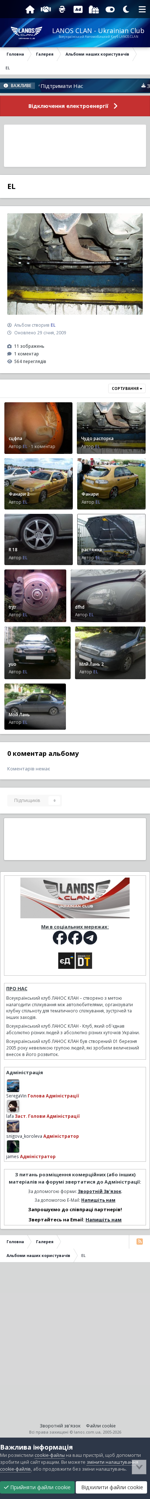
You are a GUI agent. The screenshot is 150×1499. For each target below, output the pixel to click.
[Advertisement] (75, 146)
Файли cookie (101, 1426)
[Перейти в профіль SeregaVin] (13, 1086)
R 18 (13, 549)
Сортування (126, 388)
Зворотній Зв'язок (99, 1191)
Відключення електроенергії (68, 105)
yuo (12, 664)
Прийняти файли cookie (40, 1487)
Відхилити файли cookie (111, 1487)
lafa (10, 1116)
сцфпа (15, 438)
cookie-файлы (50, 1455)
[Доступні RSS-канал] (139, 1242)
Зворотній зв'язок (60, 1426)
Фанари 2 (19, 494)
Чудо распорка (97, 438)
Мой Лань (19, 714)
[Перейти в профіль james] (13, 1146)
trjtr (12, 607)
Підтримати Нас (42, 85)
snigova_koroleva (24, 1136)
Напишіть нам (98, 1200)
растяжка (92, 549)
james (12, 1156)
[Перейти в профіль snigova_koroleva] (13, 1126)
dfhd (79, 607)
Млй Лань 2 (91, 664)
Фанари (90, 494)
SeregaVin (16, 1096)
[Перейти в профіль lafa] (13, 1106)
